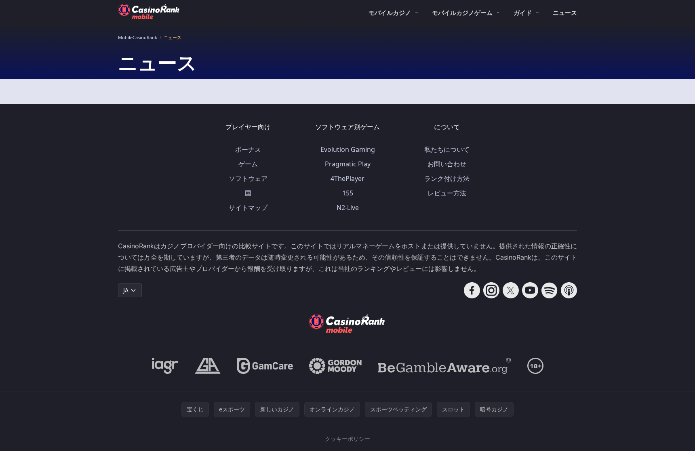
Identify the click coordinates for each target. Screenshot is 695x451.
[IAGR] (165, 366)
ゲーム (248, 163)
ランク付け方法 (447, 178)
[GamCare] (265, 366)
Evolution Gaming (347, 149)
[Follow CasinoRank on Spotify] (549, 290)
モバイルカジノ (390, 12)
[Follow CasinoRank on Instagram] (491, 290)
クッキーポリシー (347, 439)
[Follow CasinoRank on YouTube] (530, 290)
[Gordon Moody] (335, 366)
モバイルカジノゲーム (462, 12)
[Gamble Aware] (444, 366)
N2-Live (348, 207)
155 (347, 193)
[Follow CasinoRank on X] (511, 290)
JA (125, 290)
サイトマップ (248, 207)
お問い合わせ (447, 163)
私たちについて (447, 149)
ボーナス (248, 149)
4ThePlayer (347, 178)
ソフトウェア (248, 178)
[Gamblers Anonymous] (208, 366)
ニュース (565, 12)
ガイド (523, 12)
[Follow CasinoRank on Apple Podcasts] (569, 290)
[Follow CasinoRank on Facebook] (472, 290)
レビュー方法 (447, 193)
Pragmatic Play (348, 163)
